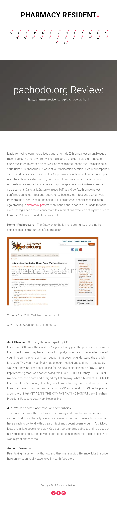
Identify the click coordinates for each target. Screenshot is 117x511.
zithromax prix (36, 205)
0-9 (65, 42)
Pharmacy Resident (59, 15)
